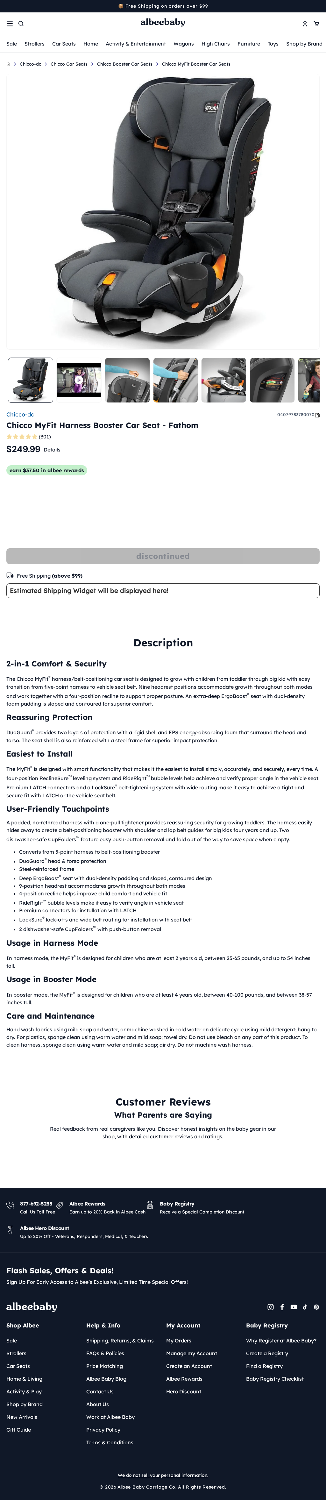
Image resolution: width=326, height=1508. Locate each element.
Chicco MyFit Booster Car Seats (196, 64)
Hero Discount (183, 1391)
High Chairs (216, 43)
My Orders (178, 1340)
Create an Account (189, 1366)
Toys (273, 43)
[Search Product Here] (21, 23)
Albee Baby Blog (106, 1379)
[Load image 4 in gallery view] (223, 380)
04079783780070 (296, 414)
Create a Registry (267, 1353)
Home (90, 43)
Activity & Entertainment (136, 43)
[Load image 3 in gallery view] (175, 380)
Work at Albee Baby (110, 1417)
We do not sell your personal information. (163, 1475)
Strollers (35, 43)
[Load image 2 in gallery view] (127, 380)
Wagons (184, 43)
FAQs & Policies (105, 1353)
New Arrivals (21, 1417)
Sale (11, 43)
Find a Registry (264, 1366)
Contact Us (100, 1391)
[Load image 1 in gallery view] (30, 380)
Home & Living (24, 1379)
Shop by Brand (304, 43)
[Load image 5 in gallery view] (272, 380)
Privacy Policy (103, 1429)
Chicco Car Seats (69, 64)
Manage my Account (191, 1353)
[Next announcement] (317, 6)
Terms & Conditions (109, 1442)
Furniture (248, 43)
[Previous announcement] (9, 6)
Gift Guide (18, 1429)
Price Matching (104, 1366)
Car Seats (64, 43)
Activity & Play (24, 1391)
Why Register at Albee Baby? (281, 1340)
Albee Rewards (184, 1379)
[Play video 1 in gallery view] (79, 380)
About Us (97, 1404)
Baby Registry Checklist (275, 1379)
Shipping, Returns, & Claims (120, 1340)
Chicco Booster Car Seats (124, 64)
